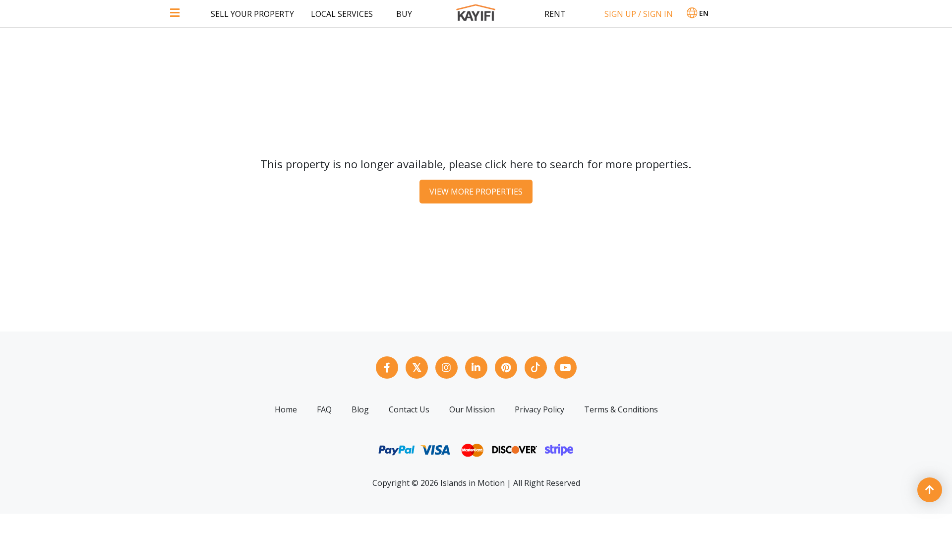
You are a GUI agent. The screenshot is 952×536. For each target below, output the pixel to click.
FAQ (324, 409)
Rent (555, 13)
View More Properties (476, 191)
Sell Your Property (252, 13)
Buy (404, 13)
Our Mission (472, 409)
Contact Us (409, 409)
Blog (360, 409)
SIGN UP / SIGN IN (638, 13)
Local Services (342, 13)
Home (286, 409)
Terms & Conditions (621, 409)
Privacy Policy (539, 409)
